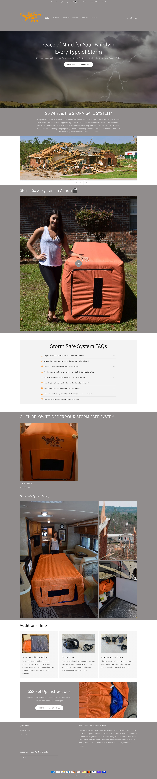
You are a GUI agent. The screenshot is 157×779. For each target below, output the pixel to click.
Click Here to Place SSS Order (78, 64)
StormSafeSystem (75, 776)
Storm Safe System (26, 483)
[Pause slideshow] (86, 183)
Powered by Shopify (85, 776)
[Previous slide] (71, 183)
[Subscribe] (55, 757)
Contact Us (23, 734)
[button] (126, 17)
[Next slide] (80, 183)
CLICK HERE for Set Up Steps (49, 708)
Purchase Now (25, 730)
